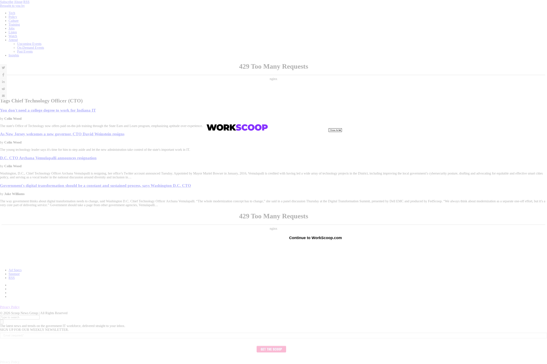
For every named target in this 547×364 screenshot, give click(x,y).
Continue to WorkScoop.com (315, 238)
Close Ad (334, 130)
